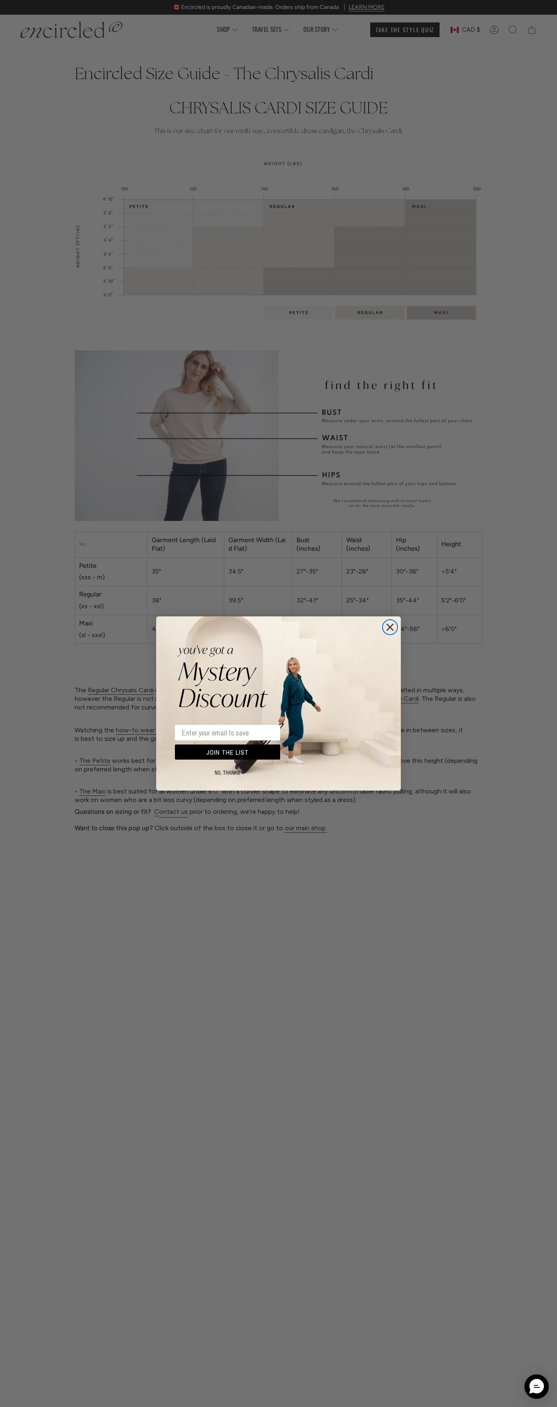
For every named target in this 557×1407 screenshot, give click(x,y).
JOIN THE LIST (227, 752)
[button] (536, 1386)
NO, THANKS (227, 773)
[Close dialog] (390, 627)
